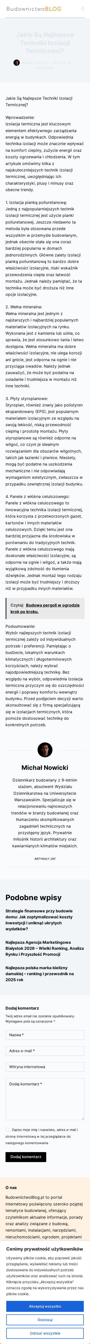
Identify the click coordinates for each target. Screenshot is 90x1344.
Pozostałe (45, 68)
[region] (45, 1292)
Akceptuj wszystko (45, 1306)
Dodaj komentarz (25, 1084)
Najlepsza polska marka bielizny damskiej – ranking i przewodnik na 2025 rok (40, 973)
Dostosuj (45, 1320)
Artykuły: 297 (45, 859)
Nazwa (16, 1034)
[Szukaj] (82, 8)
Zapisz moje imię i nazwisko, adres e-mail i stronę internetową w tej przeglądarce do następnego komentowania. (42, 1136)
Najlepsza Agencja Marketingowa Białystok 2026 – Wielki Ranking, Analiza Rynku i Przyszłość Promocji (45, 948)
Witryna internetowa (27, 1066)
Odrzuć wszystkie (45, 1333)
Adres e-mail (22, 1050)
